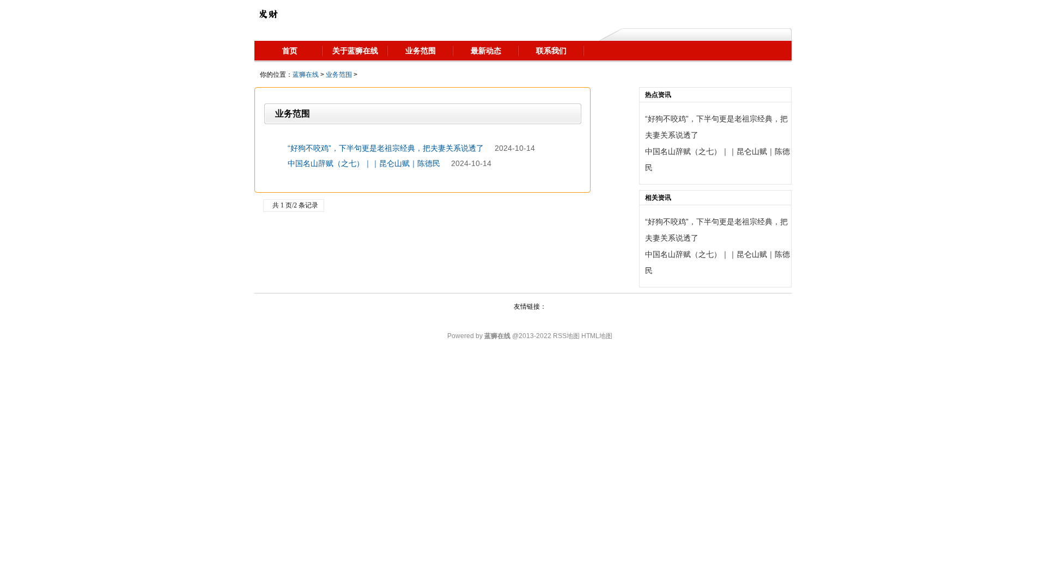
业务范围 (339, 74)
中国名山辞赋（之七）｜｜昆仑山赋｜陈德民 (364, 163)
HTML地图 (596, 336)
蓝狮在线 (306, 74)
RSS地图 (566, 336)
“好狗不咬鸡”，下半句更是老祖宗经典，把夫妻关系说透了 (386, 148)
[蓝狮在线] (268, 13)
